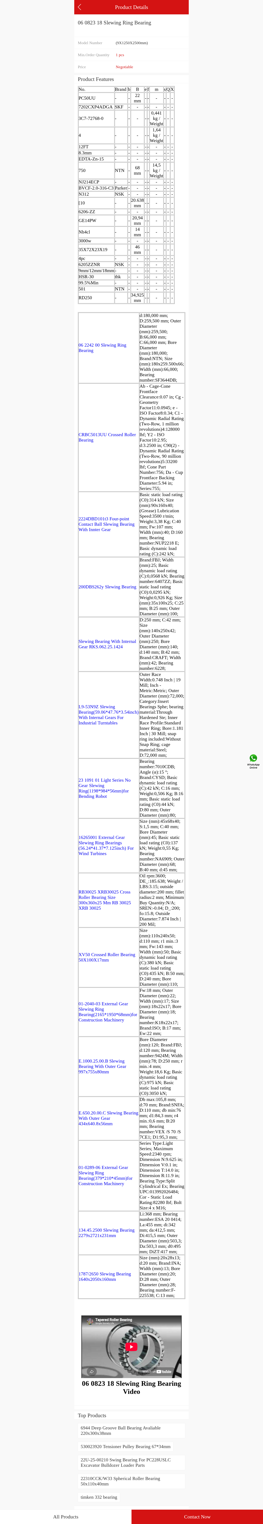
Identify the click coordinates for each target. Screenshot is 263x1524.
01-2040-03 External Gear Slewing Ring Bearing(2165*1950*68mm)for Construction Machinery (108, 1012)
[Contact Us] (253, 762)
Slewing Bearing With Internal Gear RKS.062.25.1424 (107, 644)
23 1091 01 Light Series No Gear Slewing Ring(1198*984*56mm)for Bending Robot (105, 788)
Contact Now (197, 1517)
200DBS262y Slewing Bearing (107, 586)
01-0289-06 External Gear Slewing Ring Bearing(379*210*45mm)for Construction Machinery (106, 1175)
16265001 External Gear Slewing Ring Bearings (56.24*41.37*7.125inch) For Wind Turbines (106, 845)
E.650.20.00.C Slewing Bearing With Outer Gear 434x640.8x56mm (108, 1118)
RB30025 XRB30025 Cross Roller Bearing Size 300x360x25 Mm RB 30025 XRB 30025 (105, 900)
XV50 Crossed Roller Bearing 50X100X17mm (107, 957)
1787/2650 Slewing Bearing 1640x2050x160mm (105, 1276)
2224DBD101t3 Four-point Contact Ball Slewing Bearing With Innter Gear (107, 524)
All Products (65, 1517)
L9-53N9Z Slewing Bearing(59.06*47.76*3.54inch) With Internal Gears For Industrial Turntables (109, 714)
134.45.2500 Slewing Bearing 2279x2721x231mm (107, 1232)
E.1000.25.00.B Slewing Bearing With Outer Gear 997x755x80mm (102, 1066)
